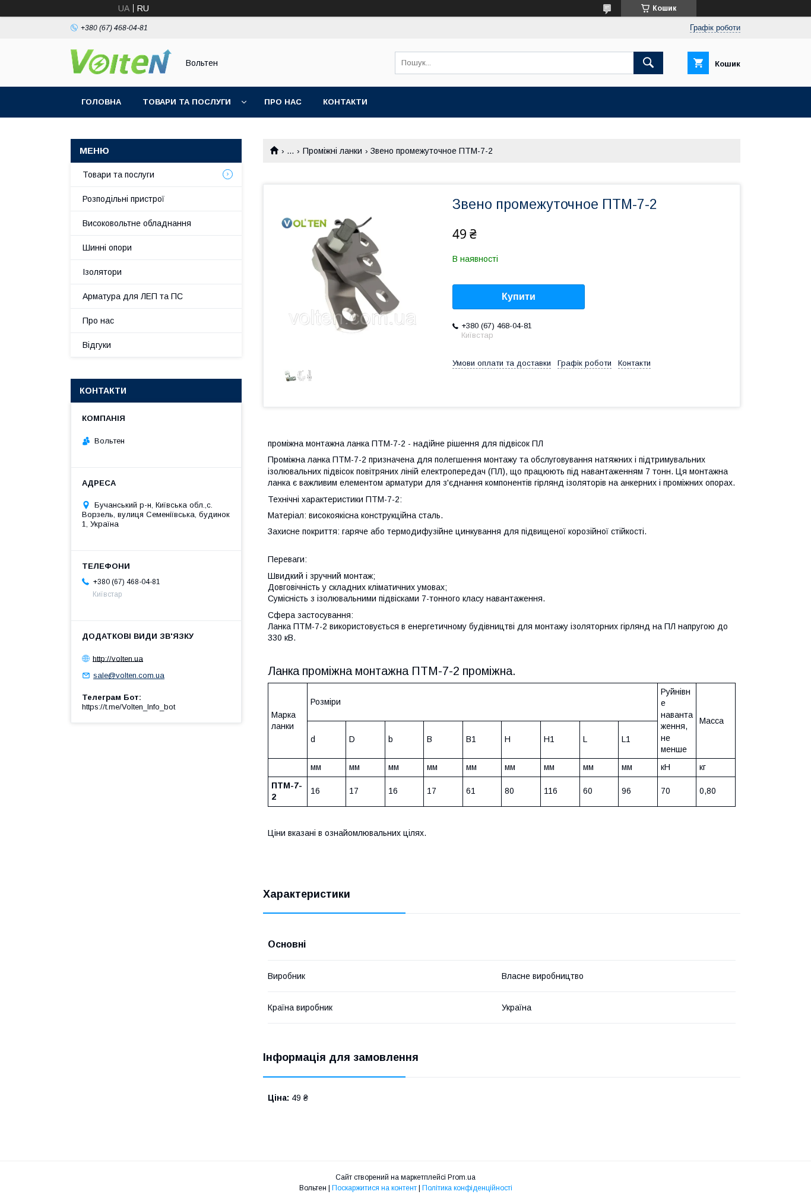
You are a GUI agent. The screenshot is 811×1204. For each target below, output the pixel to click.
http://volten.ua (118, 658)
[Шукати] (648, 63)
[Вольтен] (121, 71)
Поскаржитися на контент (374, 1188)
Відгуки (97, 345)
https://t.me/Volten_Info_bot (128, 706)
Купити (519, 297)
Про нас (283, 101)
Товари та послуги (186, 101)
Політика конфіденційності (467, 1188)
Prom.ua (462, 1177)
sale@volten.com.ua (128, 675)
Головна (101, 101)
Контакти (345, 101)
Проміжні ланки (332, 151)
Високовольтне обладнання (137, 223)
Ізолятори (102, 272)
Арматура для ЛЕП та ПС (133, 296)
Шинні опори (107, 247)
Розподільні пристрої (123, 199)
